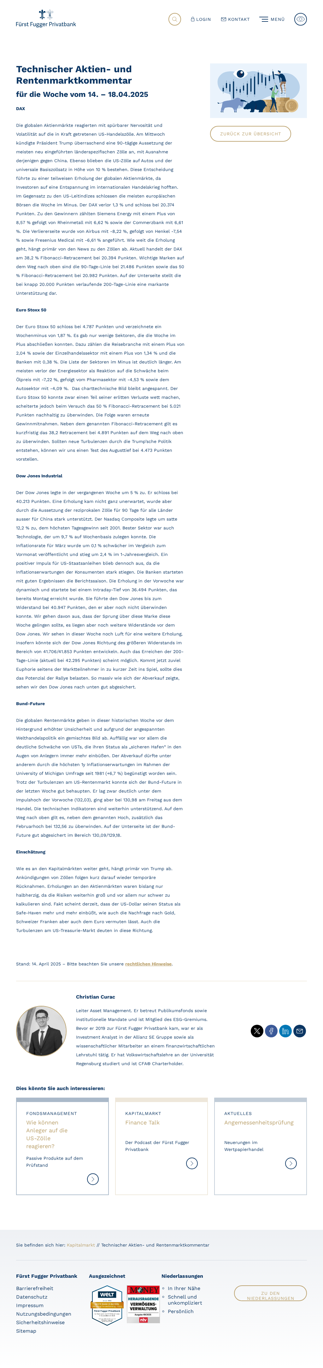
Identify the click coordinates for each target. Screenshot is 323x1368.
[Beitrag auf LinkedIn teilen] (285, 1031)
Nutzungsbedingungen (43, 1314)
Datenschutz (32, 1297)
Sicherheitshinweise (40, 1322)
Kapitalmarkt (81, 1244)
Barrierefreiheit (34, 1288)
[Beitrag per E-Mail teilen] (299, 1031)
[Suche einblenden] (174, 19)
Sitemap (26, 1331)
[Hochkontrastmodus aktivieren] (300, 19)
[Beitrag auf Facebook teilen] (271, 1031)
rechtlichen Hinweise (148, 963)
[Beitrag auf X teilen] (257, 1031)
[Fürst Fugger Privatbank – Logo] (46, 26)
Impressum (30, 1305)
